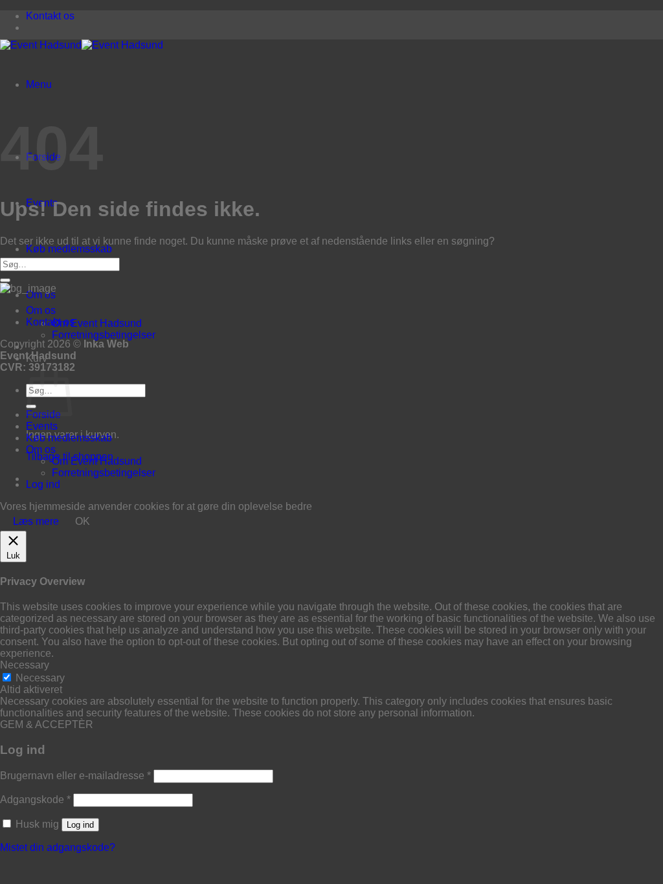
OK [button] (82, 521)
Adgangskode (35, 799)
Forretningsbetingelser (103, 334)
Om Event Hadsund (97, 323)
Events (42, 426)
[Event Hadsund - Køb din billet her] (81, 44)
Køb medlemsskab (69, 248)
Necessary (40, 677)
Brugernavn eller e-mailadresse (75, 775)
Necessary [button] (24, 664)
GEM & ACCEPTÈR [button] (46, 724)
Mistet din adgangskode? (57, 847)
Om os (41, 294)
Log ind (80, 825)
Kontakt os (50, 15)
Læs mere (36, 521)
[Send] (5, 280)
